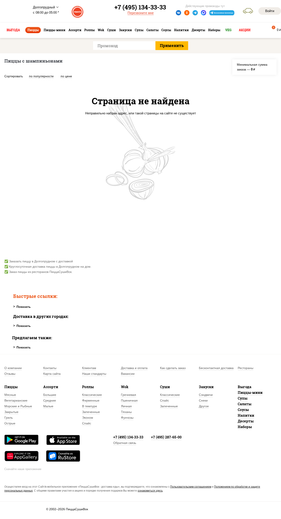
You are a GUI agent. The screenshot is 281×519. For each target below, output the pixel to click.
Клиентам (89, 368)
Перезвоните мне (141, 13)
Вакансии (128, 373)
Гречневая (128, 394)
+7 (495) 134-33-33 (128, 437)
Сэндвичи (206, 394)
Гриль (8, 417)
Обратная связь (124, 443)
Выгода (244, 386)
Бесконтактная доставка (216, 368)
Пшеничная (129, 400)
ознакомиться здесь (150, 490)
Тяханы (126, 412)
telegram (195, 12)
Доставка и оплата (134, 368)
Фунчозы (127, 417)
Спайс (86, 423)
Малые (48, 406)
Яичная (126, 406)
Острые (9, 423)
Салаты (244, 404)
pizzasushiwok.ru (15, 11)
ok (186, 12)
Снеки (203, 400)
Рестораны (245, 368)
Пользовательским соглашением (190, 486)
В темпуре (89, 406)
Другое (204, 406)
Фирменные (90, 400)
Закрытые (11, 412)
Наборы (245, 426)
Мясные (10, 394)
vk (178, 12)
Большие (49, 394)
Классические (92, 394)
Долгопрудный (44, 7)
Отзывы (9, 373)
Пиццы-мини (250, 392)
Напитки (246, 415)
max (203, 12)
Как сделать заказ (173, 368)
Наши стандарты (94, 373)
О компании (13, 368)
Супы (242, 398)
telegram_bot (222, 12)
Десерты (246, 421)
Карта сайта (52, 373)
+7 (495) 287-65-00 (166, 437)
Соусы (243, 409)
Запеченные (91, 412)
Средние (49, 400)
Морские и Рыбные (18, 406)
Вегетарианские (15, 400)
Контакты (49, 368)
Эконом (87, 417)
